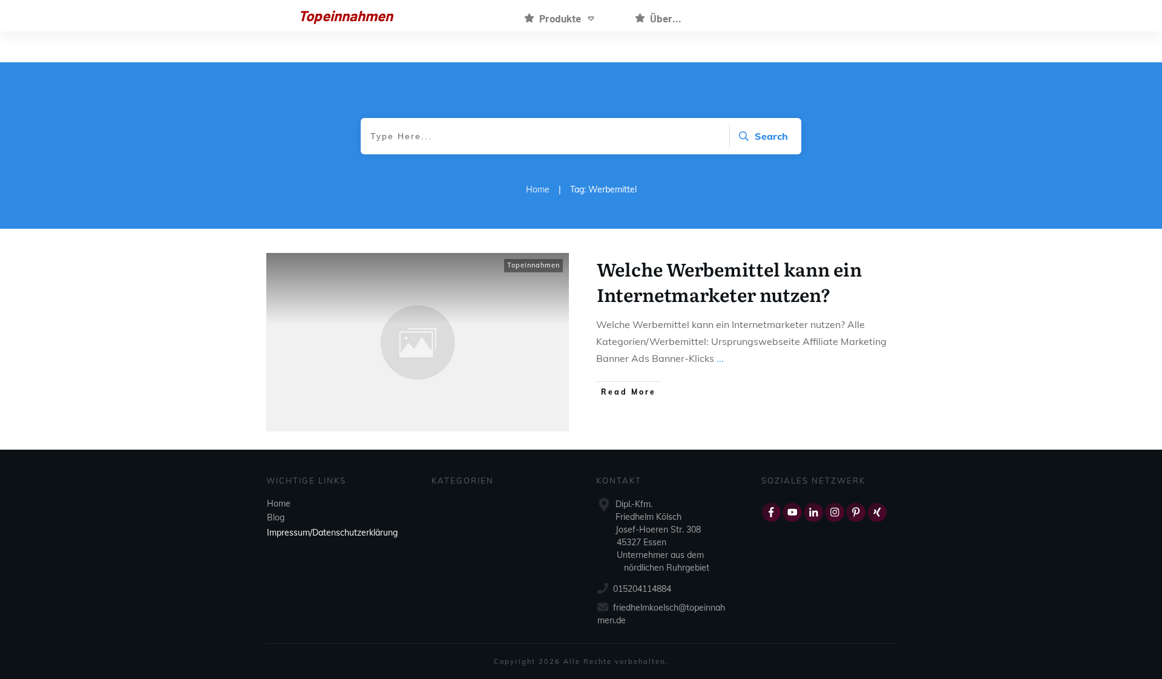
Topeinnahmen (533, 265)
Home (278, 503)
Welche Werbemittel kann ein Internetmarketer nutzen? (729, 281)
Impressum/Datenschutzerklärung (332, 532)
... (720, 358)
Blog (275, 517)
